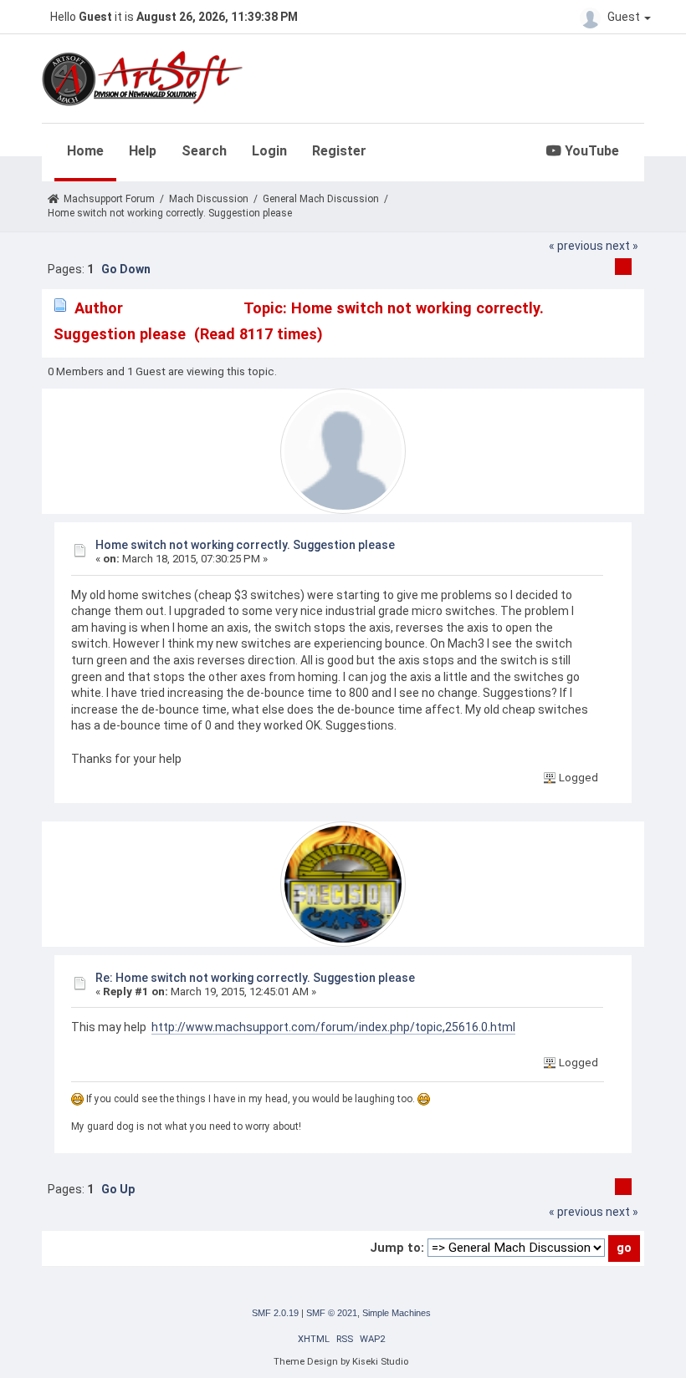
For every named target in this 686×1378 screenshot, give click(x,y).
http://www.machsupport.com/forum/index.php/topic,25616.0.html (333, 1027)
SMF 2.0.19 (275, 1313)
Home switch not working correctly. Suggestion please (245, 545)
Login (269, 151)
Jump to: (397, 1247)
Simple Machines (396, 1313)
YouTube (590, 151)
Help (142, 151)
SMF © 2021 (331, 1313)
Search (204, 151)
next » (622, 245)
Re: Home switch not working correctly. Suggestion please (255, 977)
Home (85, 151)
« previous (576, 245)
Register (339, 151)
